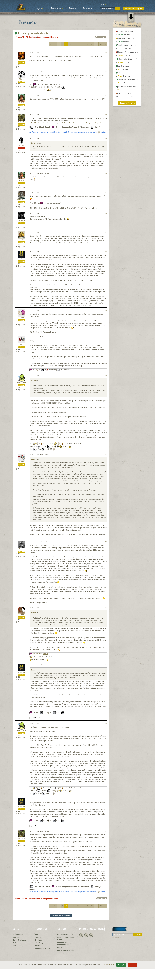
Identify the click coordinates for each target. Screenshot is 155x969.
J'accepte (121, 965)
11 (83, 44)
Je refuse (132, 965)
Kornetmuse (21, 200)
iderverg (21, 240)
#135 (106, 542)
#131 (106, 310)
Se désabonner (117, 937)
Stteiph (21, 103)
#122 (106, 72)
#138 (106, 723)
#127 (106, 192)
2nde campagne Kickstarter (48, 37)
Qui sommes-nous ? (65, 934)
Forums (72, 8)
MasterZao (21, 122)
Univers (16, 937)
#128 (106, 213)
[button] (103, 4)
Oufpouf (21, 462)
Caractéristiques (19, 940)
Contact (60, 947)
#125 (106, 138)
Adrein (21, 259)
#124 (106, 114)
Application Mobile (42, 948)
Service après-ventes (65, 950)
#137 (106, 665)
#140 (106, 831)
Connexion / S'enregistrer (133, 8)
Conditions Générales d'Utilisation (65, 938)
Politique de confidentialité (63, 943)
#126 (106, 173)
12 (87, 44)
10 (78, 44)
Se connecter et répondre (61, 915)
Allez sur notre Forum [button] (127, 103)
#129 (106, 232)
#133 (106, 375)
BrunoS (21, 145)
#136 (106, 607)
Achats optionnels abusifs (32, 33)
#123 (106, 95)
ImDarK (21, 79)
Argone (21, 60)
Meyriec (21, 549)
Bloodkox (21, 220)
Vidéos (38, 937)
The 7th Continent (29, 37)
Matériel (16, 943)
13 (92, 44)
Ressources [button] (56, 8)
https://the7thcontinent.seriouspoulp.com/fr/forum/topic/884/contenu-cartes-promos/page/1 (65, 123)
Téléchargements (41, 943)
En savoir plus (109, 964)
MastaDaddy (21, 383)
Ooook (21, 615)
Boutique (87, 8)
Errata (37, 945)
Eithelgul (21, 672)
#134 (106, 454)
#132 (106, 337)
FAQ (36, 934)
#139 (106, 799)
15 (101, 44)
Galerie (15, 945)
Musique (38, 940)
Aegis (21, 344)
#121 (106, 52)
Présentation (18, 934)
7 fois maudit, (40, 654)
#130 (106, 251)
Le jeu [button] (39, 8)
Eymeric (33, 613)
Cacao (21, 317)
